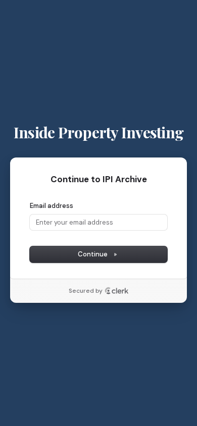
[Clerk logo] (117, 290)
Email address (51, 205)
